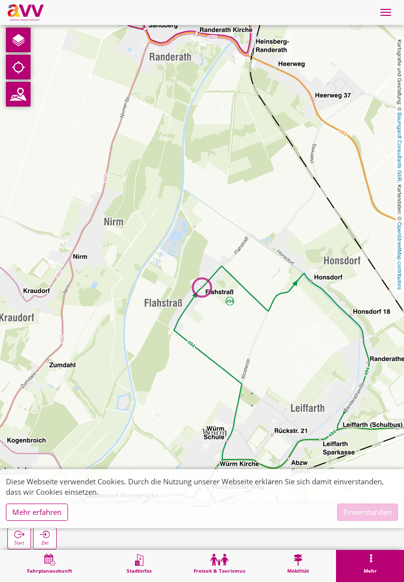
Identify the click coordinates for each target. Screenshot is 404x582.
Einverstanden (367, 512)
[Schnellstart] (18, 40)
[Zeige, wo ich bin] (18, 67)
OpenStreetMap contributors (400, 256)
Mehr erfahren (37, 512)
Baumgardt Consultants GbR (400, 147)
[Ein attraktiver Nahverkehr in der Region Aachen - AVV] (25, 12)
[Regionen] (18, 94)
